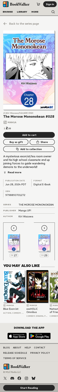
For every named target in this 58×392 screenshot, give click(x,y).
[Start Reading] (29, 70)
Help (28, 348)
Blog (6, 348)
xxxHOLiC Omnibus (32, 310)
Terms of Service (14, 358)
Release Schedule (15, 353)
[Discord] (12, 378)
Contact (39, 348)
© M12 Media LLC (12, 372)
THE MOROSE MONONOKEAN (36, 204)
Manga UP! (25, 210)
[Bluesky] (33, 378)
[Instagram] (26, 378)
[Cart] (38, 4)
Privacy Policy (40, 353)
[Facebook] (19, 378)
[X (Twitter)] (5, 378)
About (17, 348)
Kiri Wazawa (26, 216)
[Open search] (53, 11)
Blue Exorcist (11, 308)
